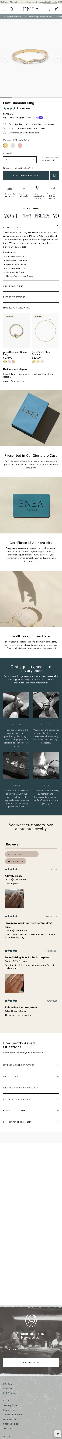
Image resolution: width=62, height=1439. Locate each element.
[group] (31, 2)
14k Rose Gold (13, 361)
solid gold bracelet (21, 2)
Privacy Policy (10, 1409)
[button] (11, 9)
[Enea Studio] (31, 9)
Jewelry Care (10, 1405)
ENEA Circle (9, 1393)
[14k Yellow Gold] (5, 145)
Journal (7, 1428)
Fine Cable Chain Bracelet (41, 353)
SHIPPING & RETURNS (13, 286)
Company (7, 1384)
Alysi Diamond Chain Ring (15, 353)
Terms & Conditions (13, 1414)
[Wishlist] (50, 9)
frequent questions (14, 297)
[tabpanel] (31, 936)
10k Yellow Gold (38, 361)
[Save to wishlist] (54, 175)
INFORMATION (9, 1401)
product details (12, 227)
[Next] (57, 58)
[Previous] (5, 58)
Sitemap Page (10, 1423)
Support (7, 1436)
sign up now (31, 1362)
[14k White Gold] (12, 145)
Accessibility (9, 1419)
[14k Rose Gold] (20, 145)
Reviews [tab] (13, 844)
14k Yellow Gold (5, 361)
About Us (8, 1388)
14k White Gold (9, 361)
